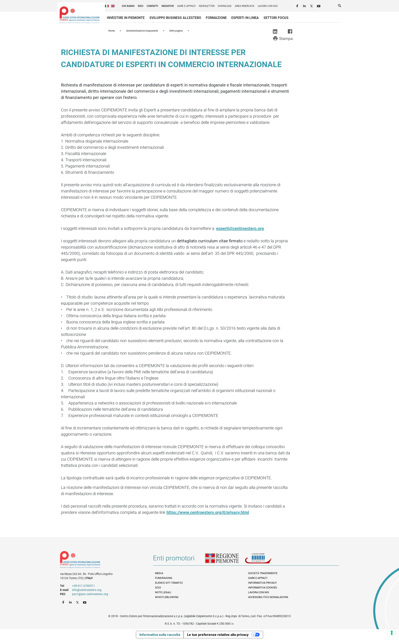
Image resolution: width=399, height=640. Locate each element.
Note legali (163, 592)
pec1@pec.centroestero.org (90, 594)
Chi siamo (128, 6)
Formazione (216, 18)
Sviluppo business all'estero (175, 18)
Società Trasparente (262, 573)
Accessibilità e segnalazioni (268, 597)
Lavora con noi (267, 6)
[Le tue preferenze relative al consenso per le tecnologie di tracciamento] (392, 633)
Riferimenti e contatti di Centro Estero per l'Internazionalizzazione (102, 560)
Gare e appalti (186, 6)
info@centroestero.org (86, 590)
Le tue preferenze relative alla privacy (218, 635)
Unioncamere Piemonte (264, 559)
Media (159, 573)
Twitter (311, 5)
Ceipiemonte (80, 14)
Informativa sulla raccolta (159, 635)
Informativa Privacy (262, 582)
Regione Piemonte (225, 559)
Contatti (152, 6)
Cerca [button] (339, 6)
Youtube (318, 5)
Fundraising (163, 578)
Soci (140, 6)
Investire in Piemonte (126, 18)
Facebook (297, 5)
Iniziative (167, 6)
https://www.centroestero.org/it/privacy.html (207, 512)
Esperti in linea (245, 18)
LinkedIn (304, 5)
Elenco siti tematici (169, 582)
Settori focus (276, 18)
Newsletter (206, 6)
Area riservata (244, 6)
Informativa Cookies (262, 587)
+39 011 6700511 (83, 585)
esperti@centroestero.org (240, 228)
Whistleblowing (167, 597)
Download (225, 6)
